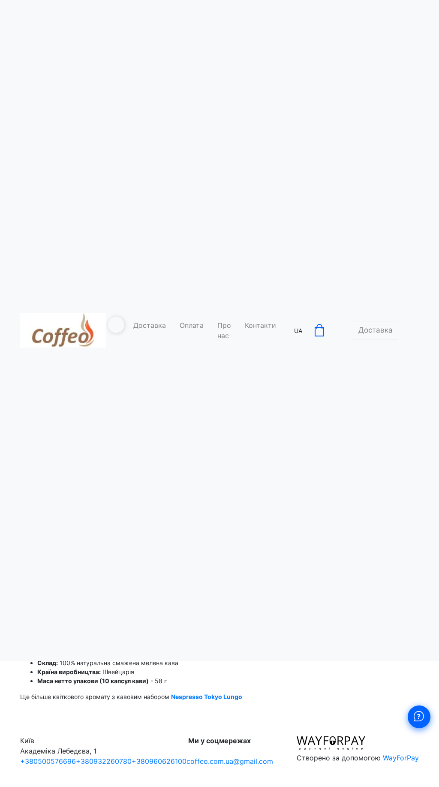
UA (298, 330)
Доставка (149, 325)
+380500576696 (48, 761)
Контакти (260, 325)
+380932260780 (104, 761)
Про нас (224, 330)
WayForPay (401, 758)
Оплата (192, 325)
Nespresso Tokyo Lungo (206, 696)
